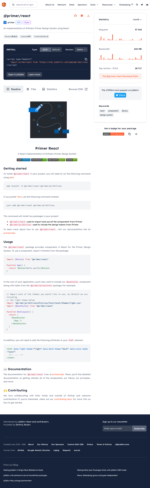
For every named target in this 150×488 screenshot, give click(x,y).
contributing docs (63, 399)
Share (122, 95)
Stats (71, 4)
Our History (42, 444)
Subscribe (139, 428)
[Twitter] (142, 5)
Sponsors (82, 4)
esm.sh (77, 450)
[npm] (82, 15)
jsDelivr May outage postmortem (17, 480)
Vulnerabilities (41, 36)
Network (62, 4)
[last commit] (56, 159)
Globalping (124, 4)
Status (90, 444)
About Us (49, 4)
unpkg (56, 450)
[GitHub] (137, 5)
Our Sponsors (57, 444)
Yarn (19, 196)
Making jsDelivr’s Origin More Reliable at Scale (23, 470)
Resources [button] (107, 4)
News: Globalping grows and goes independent (97, 475)
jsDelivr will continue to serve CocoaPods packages (25, 475)
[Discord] (147, 5)
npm (11, 177)
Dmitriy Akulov (23, 424)
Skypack (66, 450)
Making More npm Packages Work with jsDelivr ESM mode (101, 470)
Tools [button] (93, 4)
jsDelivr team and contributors (33, 421)
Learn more (34, 74)
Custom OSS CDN (76, 444)
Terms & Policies (104, 444)
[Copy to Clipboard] (86, 59)
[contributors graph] (39, 159)
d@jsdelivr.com (122, 444)
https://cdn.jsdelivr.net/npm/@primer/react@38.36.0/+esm (72, 62)
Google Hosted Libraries (39, 450)
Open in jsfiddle (16, 74)
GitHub (21, 450)
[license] (71, 159)
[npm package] (24, 159)
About (31, 444)
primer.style (9, 233)
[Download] (88, 15)
